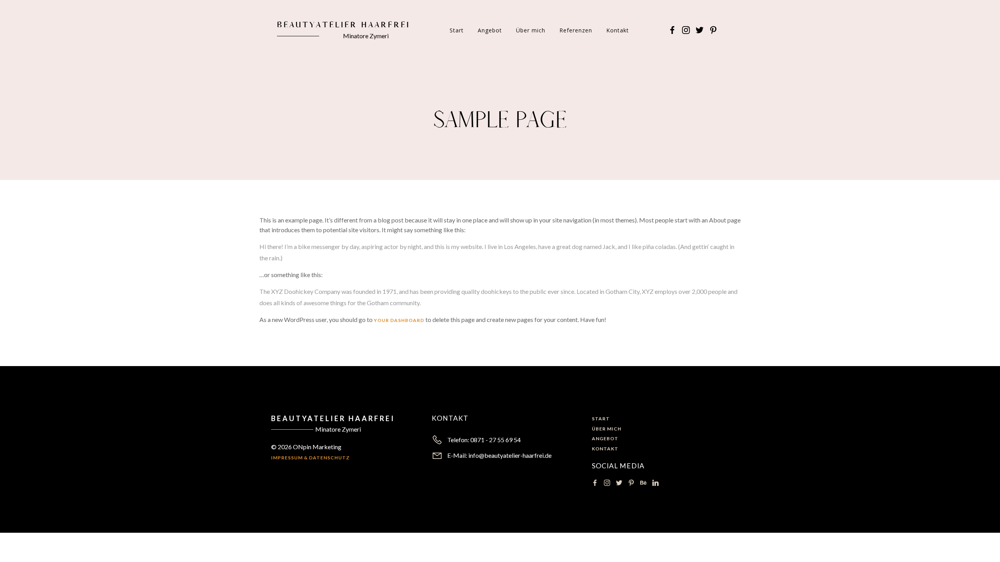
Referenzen (575, 30)
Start (457, 30)
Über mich (530, 30)
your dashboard (399, 320)
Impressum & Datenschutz (310, 458)
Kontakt (617, 30)
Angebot (490, 30)
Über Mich (606, 429)
